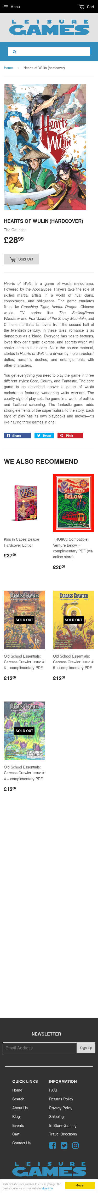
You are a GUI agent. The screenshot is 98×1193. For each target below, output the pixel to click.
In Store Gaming (63, 1125)
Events (18, 1125)
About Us (20, 1107)
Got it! (80, 1185)
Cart (90, 6)
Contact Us (21, 1142)
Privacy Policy (60, 1107)
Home (8, 67)
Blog (16, 1116)
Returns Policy (61, 1098)
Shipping (56, 1116)
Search (18, 1098)
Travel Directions (63, 1134)
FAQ (53, 1090)
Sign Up (86, 1047)
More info (47, 1188)
